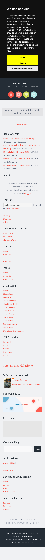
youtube (6, 348)
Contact (6, 488)
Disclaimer (7, 219)
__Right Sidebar (9, 310)
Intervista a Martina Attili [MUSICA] (18, 138)
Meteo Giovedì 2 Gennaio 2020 (16, 165)
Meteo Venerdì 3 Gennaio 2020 (16, 158)
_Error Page (8, 317)
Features (7, 297)
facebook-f (7, 342)
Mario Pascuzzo (21, 380)
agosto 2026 (8, 463)
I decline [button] (22, 63)
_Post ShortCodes (10, 304)
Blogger (27, 193)
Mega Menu (8, 294)
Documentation (10, 324)
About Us (7, 276)
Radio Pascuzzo (22, 83)
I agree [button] (22, 57)
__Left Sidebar (9, 307)
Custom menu (9, 491)
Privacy (6, 222)
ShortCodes (8, 327)
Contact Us (8, 279)
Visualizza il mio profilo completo (26, 384)
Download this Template (13, 331)
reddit (5, 355)
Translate (14, 208)
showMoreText (9, 240)
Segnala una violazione (18, 365)
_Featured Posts (10, 300)
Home (5, 251)
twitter (6, 345)
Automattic (18, 539)
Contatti (7, 254)
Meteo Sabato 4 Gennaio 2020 (16, 152)
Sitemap (6, 215)
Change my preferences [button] (22, 68)
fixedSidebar (8, 233)
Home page (22, 124)
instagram (7, 352)
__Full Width (8, 314)
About (6, 485)
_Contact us (8, 320)
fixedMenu (7, 236)
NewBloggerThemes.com (23, 542)
